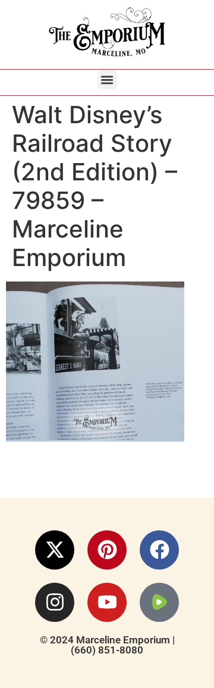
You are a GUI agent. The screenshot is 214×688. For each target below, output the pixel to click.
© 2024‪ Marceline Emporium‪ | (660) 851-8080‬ (107, 645)
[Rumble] (159, 602)
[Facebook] (159, 550)
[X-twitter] (54, 550)
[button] (107, 79)
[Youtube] (107, 602)
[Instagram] (54, 602)
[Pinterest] (107, 550)
